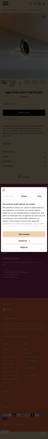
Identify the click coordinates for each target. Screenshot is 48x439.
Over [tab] (39, 196)
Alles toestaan (24, 234)
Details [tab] (24, 196)
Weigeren (24, 247)
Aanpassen (22, 241)
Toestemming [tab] (8, 196)
